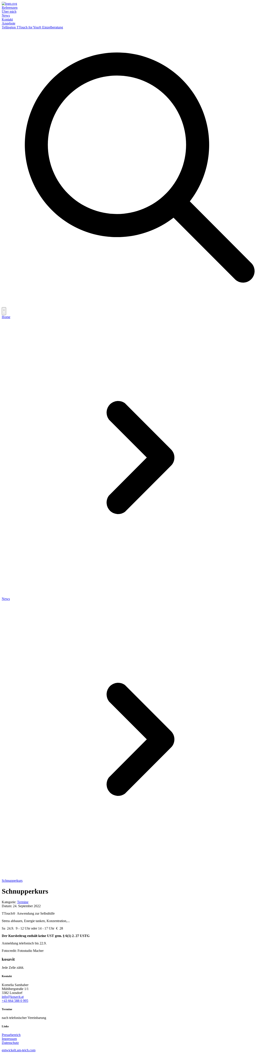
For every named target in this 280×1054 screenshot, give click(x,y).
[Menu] (4, 311)
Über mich (9, 11)
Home (6, 317)
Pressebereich (11, 1035)
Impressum (9, 1039)
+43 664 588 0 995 (15, 1001)
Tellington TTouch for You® (22, 27)
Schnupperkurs (12, 880)
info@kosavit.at (13, 997)
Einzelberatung (52, 27)
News (6, 15)
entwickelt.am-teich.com (18, 1050)
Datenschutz (10, 1043)
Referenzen (10, 7)
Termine (22, 902)
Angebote (8, 23)
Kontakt (7, 19)
